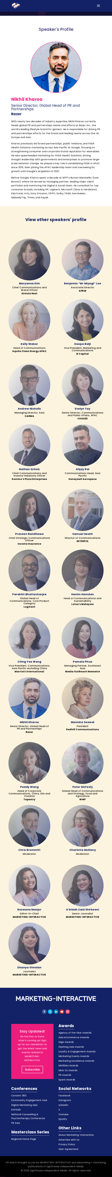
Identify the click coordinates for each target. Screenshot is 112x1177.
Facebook (64, 1095)
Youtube (63, 1114)
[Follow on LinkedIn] (56, 1011)
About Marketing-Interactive (76, 1135)
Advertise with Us (68, 1139)
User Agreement (68, 1149)
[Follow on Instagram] (67, 1011)
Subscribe (32, 1069)
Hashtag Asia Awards (71, 1047)
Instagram (64, 1100)
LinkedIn (63, 1105)
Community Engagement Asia (29, 1100)
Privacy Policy (66, 1144)
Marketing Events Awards (73, 1056)
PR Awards (64, 1075)
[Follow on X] (50, 1011)
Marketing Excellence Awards (76, 1061)
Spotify (62, 1119)
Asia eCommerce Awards (73, 1037)
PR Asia (15, 1123)
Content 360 (19, 1095)
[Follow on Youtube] (62, 1011)
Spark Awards (66, 1079)
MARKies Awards (68, 1065)
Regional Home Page (23, 1139)
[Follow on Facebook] (44, 1011)
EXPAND (16, 1109)
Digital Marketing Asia (24, 1105)
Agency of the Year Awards (75, 1032)
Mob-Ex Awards (68, 1070)
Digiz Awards (66, 1042)
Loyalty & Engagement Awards (77, 1051)
